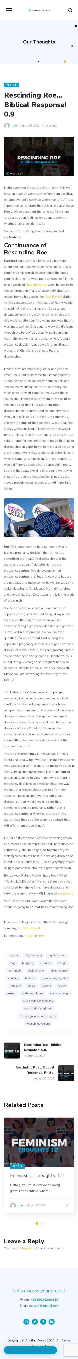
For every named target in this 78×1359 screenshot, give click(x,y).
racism (62, 986)
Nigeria (46, 986)
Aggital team (33, 955)
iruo (14, 125)
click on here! (31, 928)
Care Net (51, 297)
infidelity (15, 986)
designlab (14, 971)
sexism (11, 993)
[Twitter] (35, 1322)
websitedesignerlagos (38, 1008)
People (11, 85)
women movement (38, 1024)
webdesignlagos (32, 993)
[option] (39, 1165)
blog (12, 963)
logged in (28, 1248)
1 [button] (37, 1223)
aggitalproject (57, 955)
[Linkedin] (52, 1322)
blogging (27, 963)
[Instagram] (26, 1322)
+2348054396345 (44, 1300)
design (62, 963)
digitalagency (59, 971)
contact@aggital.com (44, 1306)
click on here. (35, 936)
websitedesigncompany (38, 1001)
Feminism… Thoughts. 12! (37, 1175)
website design (59, 993)
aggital (14, 955)
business (45, 963)
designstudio (36, 971)
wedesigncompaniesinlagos (38, 1016)
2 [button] (41, 1224)
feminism (30, 978)
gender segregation (55, 978)
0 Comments (49, 125)
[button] (30, 1350)
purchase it (65, 893)
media (31, 986)
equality (13, 978)
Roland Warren (36, 285)
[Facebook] (43, 1322)
